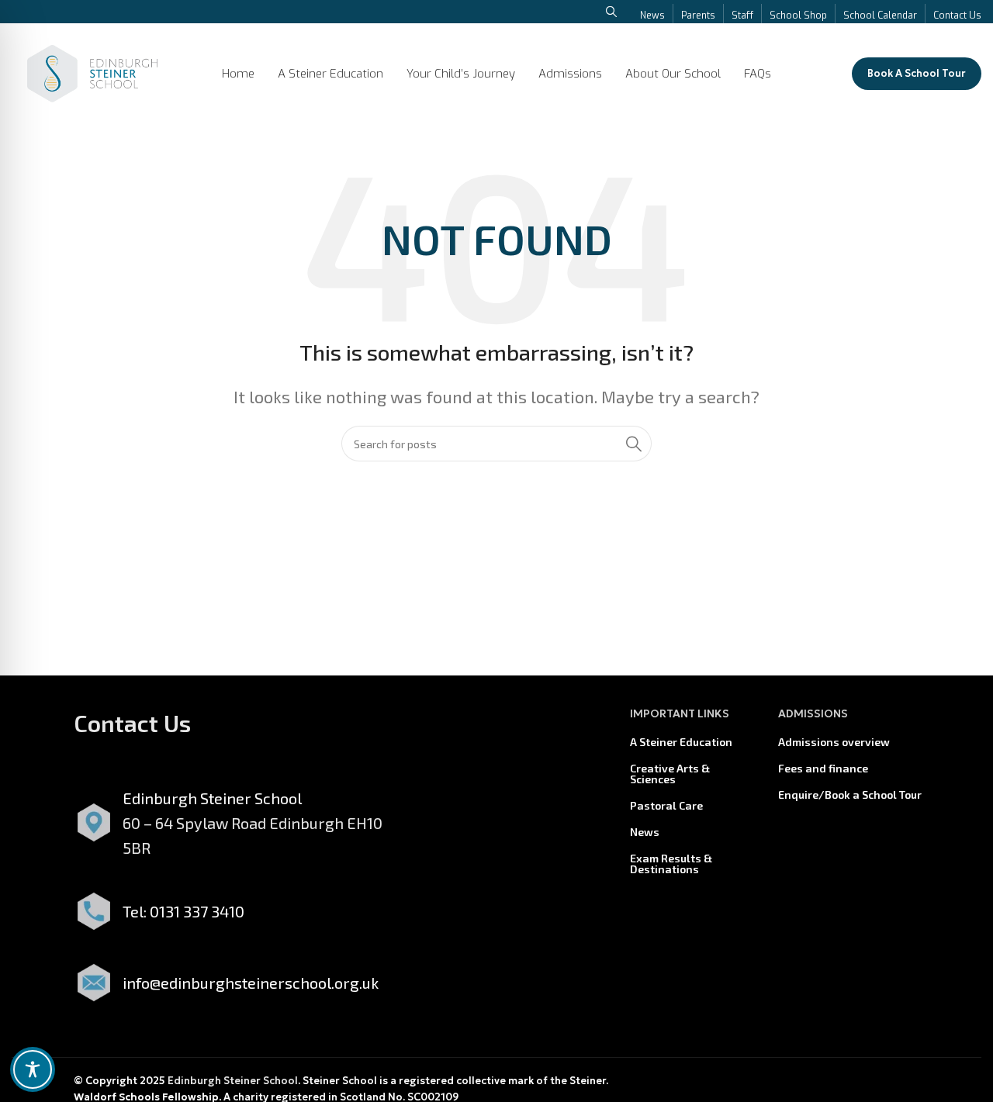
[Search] (634, 443)
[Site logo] (92, 71)
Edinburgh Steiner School (233, 1080)
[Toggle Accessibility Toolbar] (33, 1069)
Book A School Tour (916, 73)
